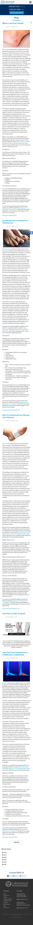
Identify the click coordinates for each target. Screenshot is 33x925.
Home (4, 893)
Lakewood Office (8, 899)
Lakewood (22, 207)
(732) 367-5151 (14, 6)
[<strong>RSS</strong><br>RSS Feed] (31, 22)
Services (5, 902)
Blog (4, 905)
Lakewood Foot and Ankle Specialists (14, 143)
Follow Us (17, 876)
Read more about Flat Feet (9, 837)
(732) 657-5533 (14, 9)
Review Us (24, 876)
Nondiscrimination (18, 917)
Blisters (4, 49)
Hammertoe (5, 249)
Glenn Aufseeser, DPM (23, 141)
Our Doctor (6, 895)
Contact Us (6, 907)
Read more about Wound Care (11, 608)
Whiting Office (7, 900)
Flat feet (4, 683)
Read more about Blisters (9, 215)
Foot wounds (6, 443)
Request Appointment (16, 12)
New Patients (6, 904)
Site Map (12, 917)
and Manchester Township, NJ (15, 208)
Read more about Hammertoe (10, 410)
